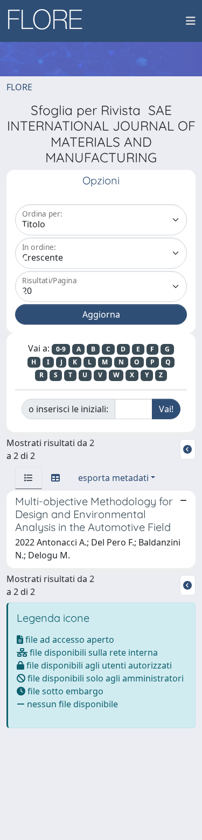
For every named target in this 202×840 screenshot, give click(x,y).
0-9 (61, 349)
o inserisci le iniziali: (68, 409)
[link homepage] (49, 20)
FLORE (19, 87)
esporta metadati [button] (113, 478)
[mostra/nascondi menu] (191, 21)
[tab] (28, 477)
